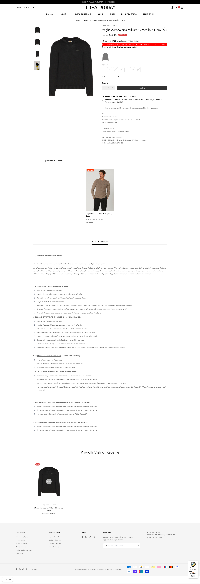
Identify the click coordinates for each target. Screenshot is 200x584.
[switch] (193, 576)
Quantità (105, 83)
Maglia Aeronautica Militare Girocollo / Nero (48, 509)
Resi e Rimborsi (54, 547)
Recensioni (19, 553)
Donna (49, 14)
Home (78, 20)
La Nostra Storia (129, 14)
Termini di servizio (22, 543)
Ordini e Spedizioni (55, 540)
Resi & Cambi (148, 14)
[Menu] (196, 562)
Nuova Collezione (82, 14)
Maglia (86, 20)
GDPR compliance (22, 537)
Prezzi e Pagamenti (55, 543)
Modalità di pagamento (24, 550)
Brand (100, 14)
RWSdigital (117, 569)
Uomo (63, 14)
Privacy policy (20, 540)
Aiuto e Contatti (54, 537)
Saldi (112, 14)
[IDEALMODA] (100, 7)
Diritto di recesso (22, 547)
